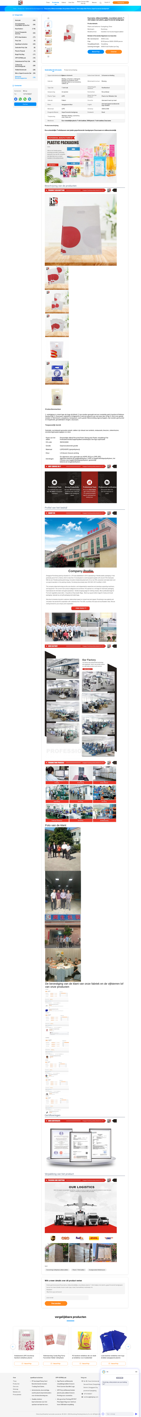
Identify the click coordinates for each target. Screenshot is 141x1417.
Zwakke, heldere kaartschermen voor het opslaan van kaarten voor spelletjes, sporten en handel (41, 1402)
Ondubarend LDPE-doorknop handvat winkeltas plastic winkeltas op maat (24, 1358)
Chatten (25, 104)
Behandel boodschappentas (25, 77)
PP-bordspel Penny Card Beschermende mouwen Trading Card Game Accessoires (39, 1384)
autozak (25, 20)
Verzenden (56, 1303)
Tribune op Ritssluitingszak (25, 65)
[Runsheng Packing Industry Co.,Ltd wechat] (24, 99)
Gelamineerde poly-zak (25, 61)
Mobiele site (16, 1392)
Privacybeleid (17, 1394)
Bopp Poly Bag (25, 54)
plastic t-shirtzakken (79, 1270)
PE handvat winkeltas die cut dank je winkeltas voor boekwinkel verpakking (84, 1358)
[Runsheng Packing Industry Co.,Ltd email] (15, 99)
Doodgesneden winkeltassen (97, 1270)
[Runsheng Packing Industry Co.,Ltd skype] (29, 99)
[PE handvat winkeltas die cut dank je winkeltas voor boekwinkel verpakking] (84, 1339)
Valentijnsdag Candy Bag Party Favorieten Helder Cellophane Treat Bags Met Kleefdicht (54, 1358)
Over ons (15, 1386)
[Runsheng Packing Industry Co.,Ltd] (20, 3)
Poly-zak (25, 40)
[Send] (136, 1414)
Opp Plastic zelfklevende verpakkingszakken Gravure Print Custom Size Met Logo (66, 1383)
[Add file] (103, 1414)
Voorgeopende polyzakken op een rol (25, 24)
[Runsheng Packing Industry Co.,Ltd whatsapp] (20, 99)
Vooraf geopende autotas (25, 33)
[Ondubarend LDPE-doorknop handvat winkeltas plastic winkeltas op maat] (26, 1339)
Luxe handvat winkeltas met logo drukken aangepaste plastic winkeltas (112, 1358)
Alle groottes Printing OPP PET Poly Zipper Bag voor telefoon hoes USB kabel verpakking (67, 1401)
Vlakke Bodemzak (25, 70)
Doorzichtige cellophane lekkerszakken (57, 1270)
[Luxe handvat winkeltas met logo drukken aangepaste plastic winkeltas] (113, 1339)
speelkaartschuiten (25, 44)
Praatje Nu (121, 2)
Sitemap (15, 1389)
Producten (16, 1384)
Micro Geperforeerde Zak (25, 73)
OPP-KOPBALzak (25, 58)
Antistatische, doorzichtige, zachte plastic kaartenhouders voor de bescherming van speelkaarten (41, 1393)
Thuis (14, 1381)
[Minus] (136, 1372)
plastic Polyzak (25, 51)
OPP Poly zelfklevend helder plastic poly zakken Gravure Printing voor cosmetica (66, 1392)
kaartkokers (25, 29)
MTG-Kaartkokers (25, 37)
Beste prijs (96, 52)
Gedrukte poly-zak (25, 47)
